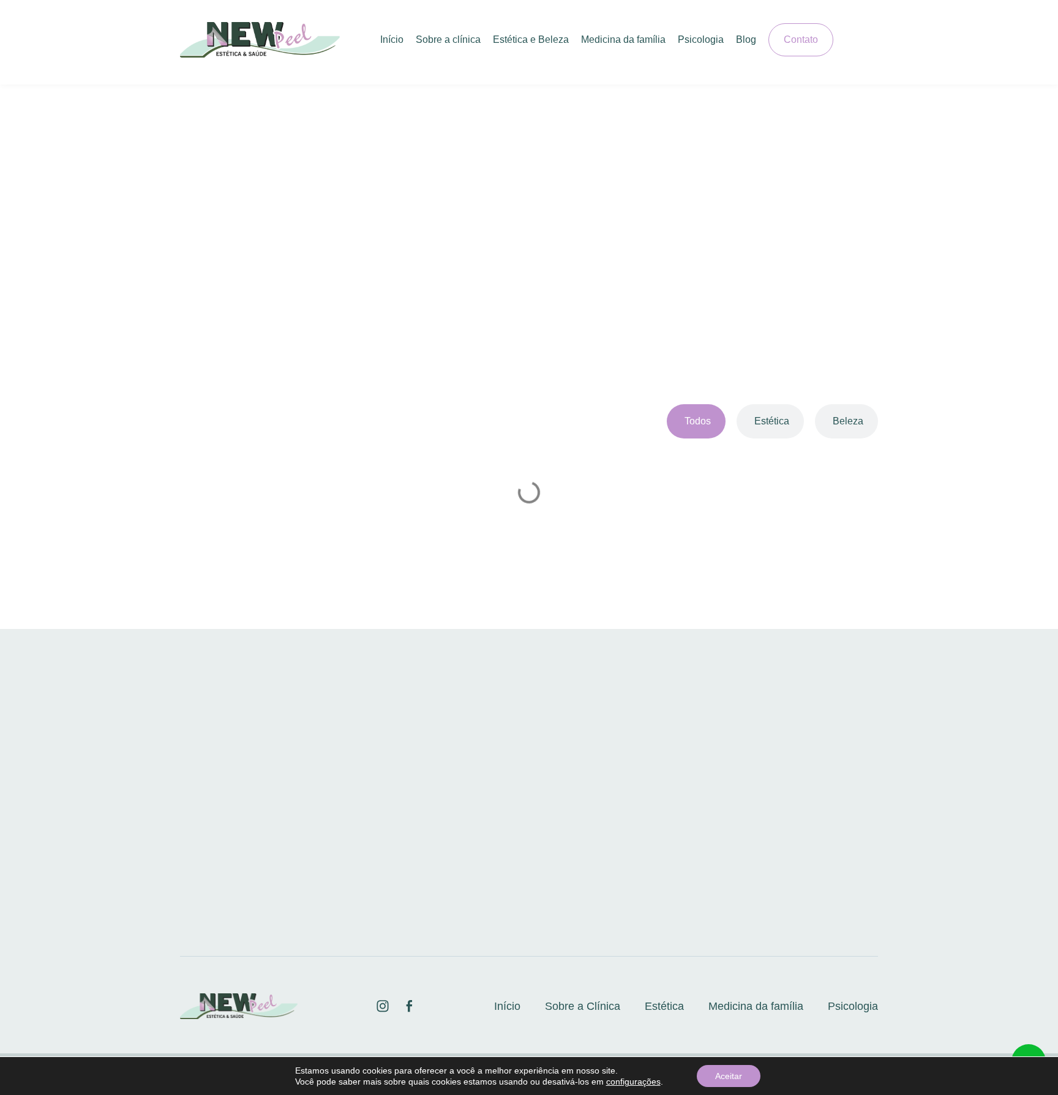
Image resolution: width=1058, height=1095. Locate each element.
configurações (633, 1081)
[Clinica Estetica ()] (382, 1006)
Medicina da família (623, 39)
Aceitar (728, 1076)
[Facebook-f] (872, 39)
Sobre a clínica (448, 39)
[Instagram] (851, 39)
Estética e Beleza (531, 39)
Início (391, 39)
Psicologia (701, 39)
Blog (746, 39)
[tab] (696, 421)
